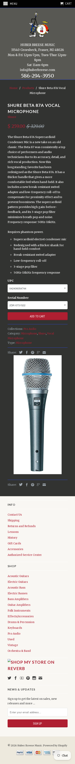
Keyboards (15, 628)
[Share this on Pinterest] (31, 352)
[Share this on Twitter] (20, 352)
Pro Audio (29, 329)
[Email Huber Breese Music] (40, 678)
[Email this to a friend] (43, 352)
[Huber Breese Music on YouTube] (22, 678)
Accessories (15, 549)
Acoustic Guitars (18, 576)
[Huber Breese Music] (38, 25)
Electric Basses (17, 593)
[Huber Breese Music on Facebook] (15, 678)
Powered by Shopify (55, 745)
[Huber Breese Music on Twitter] (9, 678)
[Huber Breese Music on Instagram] (34, 678)
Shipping (14, 520)
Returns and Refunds (22, 526)
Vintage (13, 645)
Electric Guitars (18, 582)
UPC (11, 280)
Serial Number (18, 298)
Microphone (29, 333)
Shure (12, 117)
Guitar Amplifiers (19, 605)
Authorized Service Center (25, 555)
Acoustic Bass (16, 587)
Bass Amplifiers (18, 599)
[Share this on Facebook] (25, 352)
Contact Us (15, 514)
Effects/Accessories (21, 616)
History (12, 537)
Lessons (13, 532)
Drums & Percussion (21, 622)
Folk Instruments (19, 610)
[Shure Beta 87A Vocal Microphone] (38, 414)
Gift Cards (14, 543)
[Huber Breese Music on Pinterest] (28, 678)
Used (11, 639)
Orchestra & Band (19, 651)
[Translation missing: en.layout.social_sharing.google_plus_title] (37, 352)
